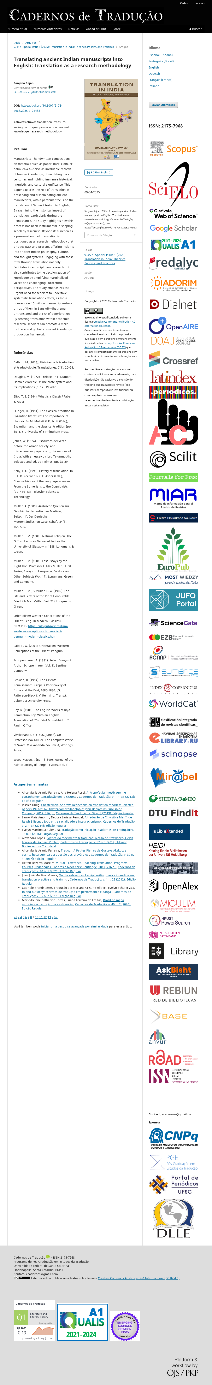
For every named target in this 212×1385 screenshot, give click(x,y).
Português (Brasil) (161, 61)
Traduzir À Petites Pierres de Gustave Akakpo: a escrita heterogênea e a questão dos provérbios (74, 852)
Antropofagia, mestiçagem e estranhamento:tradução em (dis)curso (74, 794)
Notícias (74, 29)
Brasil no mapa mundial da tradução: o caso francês (73, 902)
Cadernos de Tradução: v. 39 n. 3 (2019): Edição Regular (95, 813)
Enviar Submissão (163, 105)
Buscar (196, 29)
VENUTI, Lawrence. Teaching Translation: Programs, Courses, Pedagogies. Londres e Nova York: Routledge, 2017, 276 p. (75, 865)
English (154, 67)
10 (37, 917)
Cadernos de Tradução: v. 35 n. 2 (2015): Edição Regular (76, 894)
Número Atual (17, 29)
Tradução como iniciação (79, 830)
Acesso (200, 3)
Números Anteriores (48, 29)
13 (49, 917)
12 (45, 917)
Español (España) (161, 55)
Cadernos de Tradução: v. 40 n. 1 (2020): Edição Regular (78, 869)
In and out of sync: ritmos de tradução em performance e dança (67, 892)
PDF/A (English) (100, 172)
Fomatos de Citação (99, 235)
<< (15, 917)
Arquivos (30, 42)
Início (17, 42)
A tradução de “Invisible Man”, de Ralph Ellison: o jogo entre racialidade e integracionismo (77, 819)
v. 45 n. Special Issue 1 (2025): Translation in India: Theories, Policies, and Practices (64, 47)
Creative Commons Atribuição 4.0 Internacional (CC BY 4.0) (138, 1278)
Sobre (117, 29)
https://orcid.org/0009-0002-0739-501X (34, 92)
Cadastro (185, 3)
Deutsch (154, 74)
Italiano (154, 86)
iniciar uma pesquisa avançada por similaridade (74, 926)
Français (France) (160, 80)
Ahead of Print (96, 29)
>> (56, 917)
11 (41, 917)
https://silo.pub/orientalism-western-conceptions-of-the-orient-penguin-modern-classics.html (41, 631)
